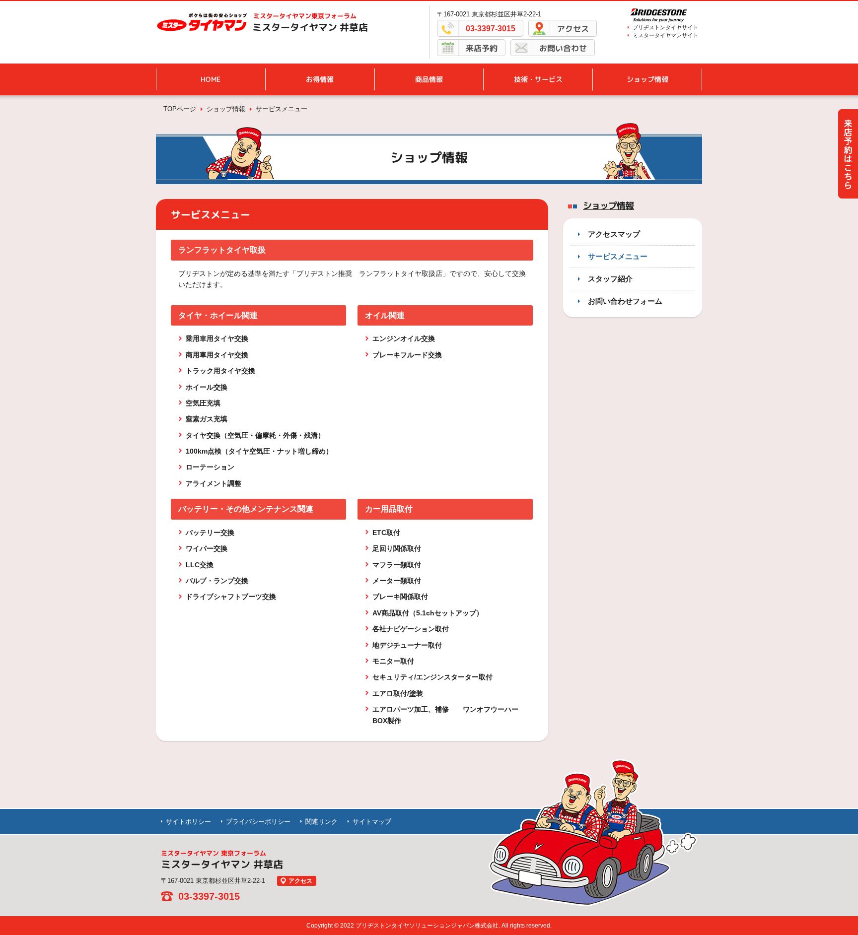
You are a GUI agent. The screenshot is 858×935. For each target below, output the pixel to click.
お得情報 (320, 79)
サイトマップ (372, 821)
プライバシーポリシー (258, 821)
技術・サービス (538, 79)
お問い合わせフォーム (625, 301)
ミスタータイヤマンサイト (665, 35)
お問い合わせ (563, 48)
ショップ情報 (647, 79)
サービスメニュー (617, 256)
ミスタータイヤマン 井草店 (310, 27)
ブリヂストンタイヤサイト (665, 27)
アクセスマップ (614, 234)
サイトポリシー (188, 821)
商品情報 (429, 79)
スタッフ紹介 (610, 278)
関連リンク (321, 821)
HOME (210, 79)
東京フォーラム (305, 15)
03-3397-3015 (490, 28)
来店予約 (482, 48)
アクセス (573, 28)
